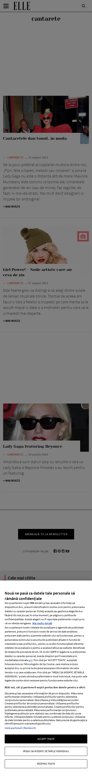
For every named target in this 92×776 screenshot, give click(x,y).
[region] (46, 678)
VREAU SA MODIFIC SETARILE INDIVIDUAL (46, 751)
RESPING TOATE (46, 763)
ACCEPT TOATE (46, 739)
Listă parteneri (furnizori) (20, 728)
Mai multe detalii (42, 623)
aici (30, 660)
